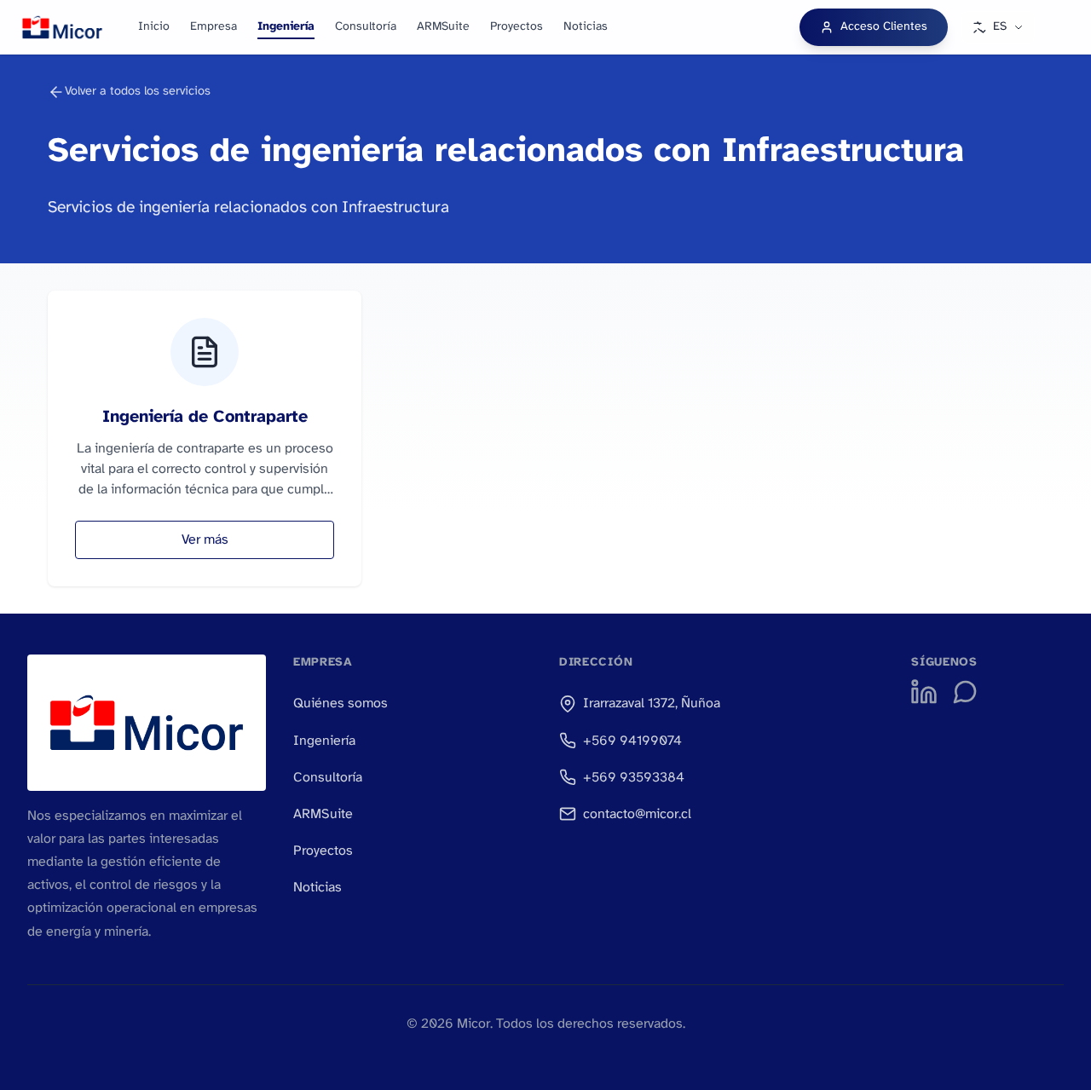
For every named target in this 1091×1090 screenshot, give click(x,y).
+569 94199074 (632, 741)
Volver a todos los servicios (138, 91)
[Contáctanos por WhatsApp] (964, 692)
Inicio (154, 26)
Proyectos (516, 26)
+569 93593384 (633, 777)
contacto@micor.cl (637, 814)
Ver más (205, 540)
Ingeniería (286, 26)
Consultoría (365, 26)
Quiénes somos (340, 703)
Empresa (213, 26)
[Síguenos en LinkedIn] (924, 692)
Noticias (585, 26)
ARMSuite (443, 26)
